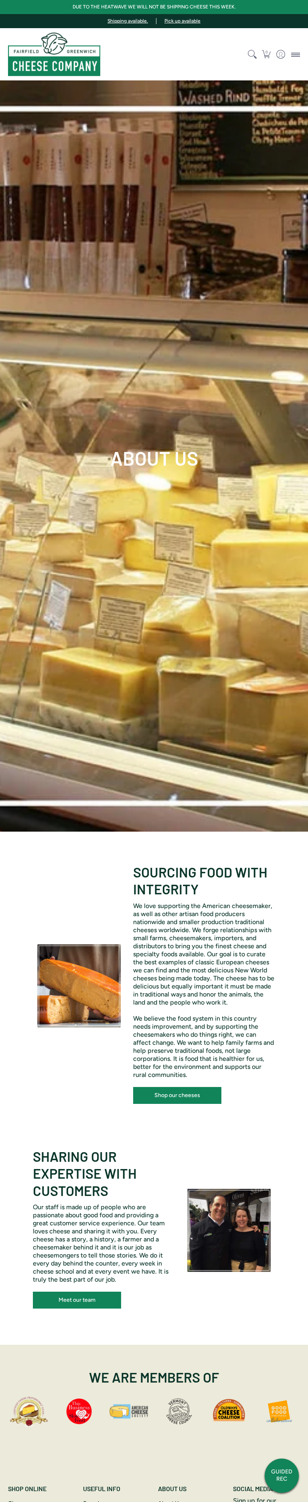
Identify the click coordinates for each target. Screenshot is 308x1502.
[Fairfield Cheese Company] (54, 54)
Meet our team (77, 1300)
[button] (266, 54)
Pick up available (182, 21)
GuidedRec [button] (281, 1475)
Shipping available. (127, 21)
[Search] (252, 54)
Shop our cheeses (177, 1095)
